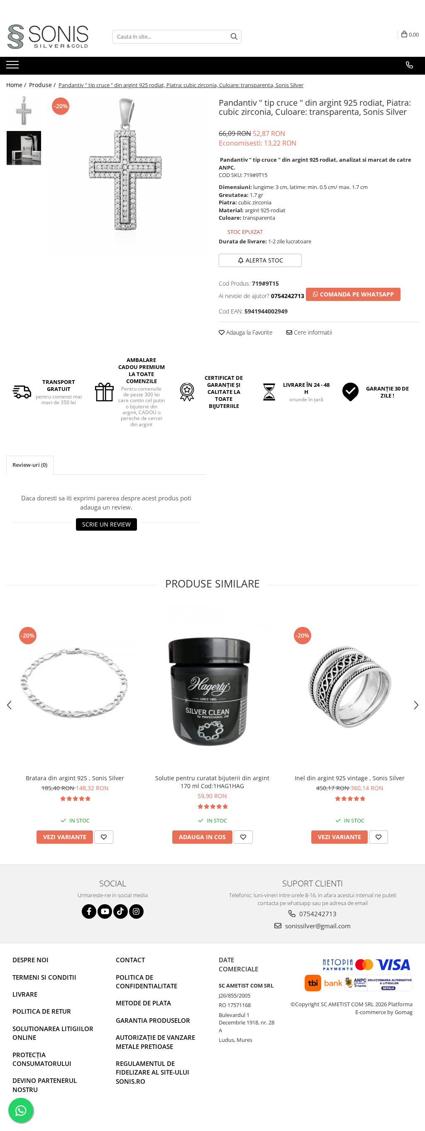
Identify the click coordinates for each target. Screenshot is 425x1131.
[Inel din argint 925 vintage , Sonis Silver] (350, 687)
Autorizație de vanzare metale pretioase (155, 1041)
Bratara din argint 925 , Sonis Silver (75, 778)
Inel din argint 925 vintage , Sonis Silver (350, 778)
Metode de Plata (143, 1003)
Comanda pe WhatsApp (356, 294)
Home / (17, 85)
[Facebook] (89, 911)
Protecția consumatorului (41, 1059)
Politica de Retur (41, 1011)
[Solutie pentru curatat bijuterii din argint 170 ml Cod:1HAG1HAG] (212, 687)
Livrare (24, 994)
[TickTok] (120, 911)
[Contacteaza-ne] (409, 65)
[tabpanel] (126, 175)
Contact (130, 960)
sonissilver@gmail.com (317, 926)
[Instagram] (136, 911)
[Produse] (13, 67)
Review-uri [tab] (29, 464)
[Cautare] (234, 37)
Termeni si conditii (44, 977)
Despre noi (30, 960)
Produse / (43, 85)
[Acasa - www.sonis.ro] (47, 37)
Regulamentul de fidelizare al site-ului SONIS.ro (152, 1072)
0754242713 (317, 914)
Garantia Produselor (153, 1020)
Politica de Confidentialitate (146, 981)
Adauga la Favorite (249, 332)
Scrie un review (106, 524)
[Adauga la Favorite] (103, 837)
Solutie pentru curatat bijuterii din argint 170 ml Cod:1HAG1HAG (212, 782)
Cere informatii (312, 332)
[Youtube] (105, 911)
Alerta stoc (264, 260)
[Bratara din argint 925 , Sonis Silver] (75, 687)
